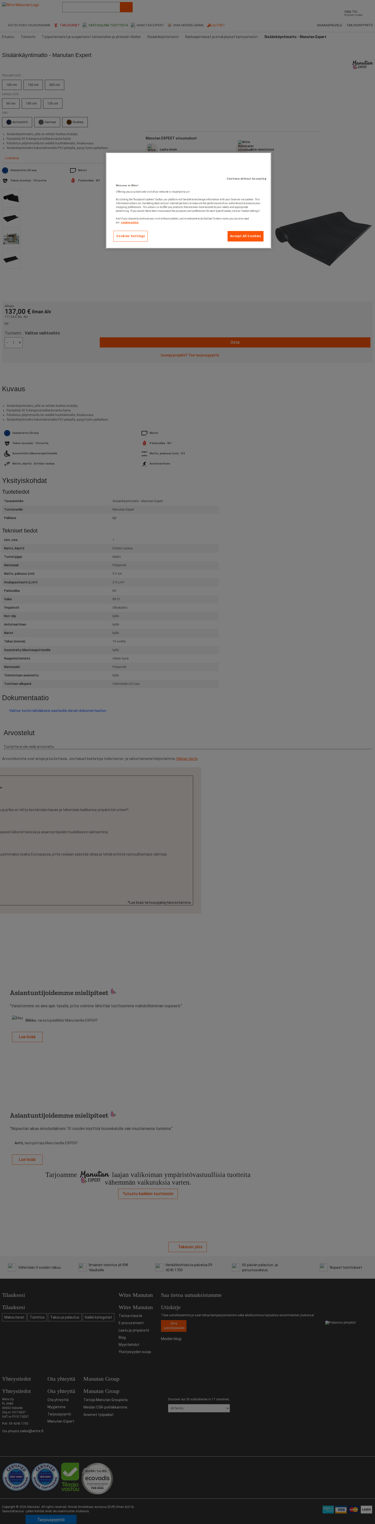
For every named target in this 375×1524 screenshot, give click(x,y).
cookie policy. (130, 222)
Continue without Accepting (246, 178)
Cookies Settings (130, 236)
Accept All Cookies (245, 236)
